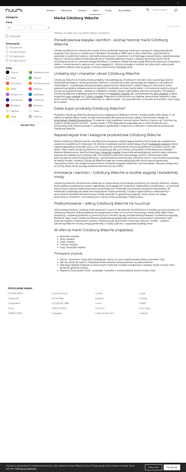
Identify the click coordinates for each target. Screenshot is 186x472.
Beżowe (15, 111)
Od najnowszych (17, 52)
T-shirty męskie (94, 96)
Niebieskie (39, 94)
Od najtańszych (17, 56)
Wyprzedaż (14, 36)
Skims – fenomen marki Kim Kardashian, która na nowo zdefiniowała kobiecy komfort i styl (112, 259)
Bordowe (15, 105)
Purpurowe (16, 94)
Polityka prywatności (26, 468)
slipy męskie (161, 93)
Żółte (13, 89)
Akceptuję (172, 467)
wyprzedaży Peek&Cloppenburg (73, 120)
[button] (91, 3)
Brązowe (38, 105)
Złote (13, 116)
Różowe (38, 89)
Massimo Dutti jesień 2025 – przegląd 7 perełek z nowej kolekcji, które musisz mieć (107, 270)
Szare (36, 111)
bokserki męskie (119, 93)
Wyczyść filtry (27, 125)
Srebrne (38, 116)
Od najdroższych (17, 60)
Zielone (37, 78)
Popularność (15, 47)
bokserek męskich (160, 144)
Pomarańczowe (41, 83)
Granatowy (16, 100)
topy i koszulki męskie (108, 152)
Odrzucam (153, 467)
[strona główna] (19, 10)
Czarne (14, 72)
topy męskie (73, 96)
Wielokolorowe (41, 72)
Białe (13, 78)
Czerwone (16, 83)
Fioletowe (39, 100)
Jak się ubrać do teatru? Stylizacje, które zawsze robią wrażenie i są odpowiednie (106, 262)
